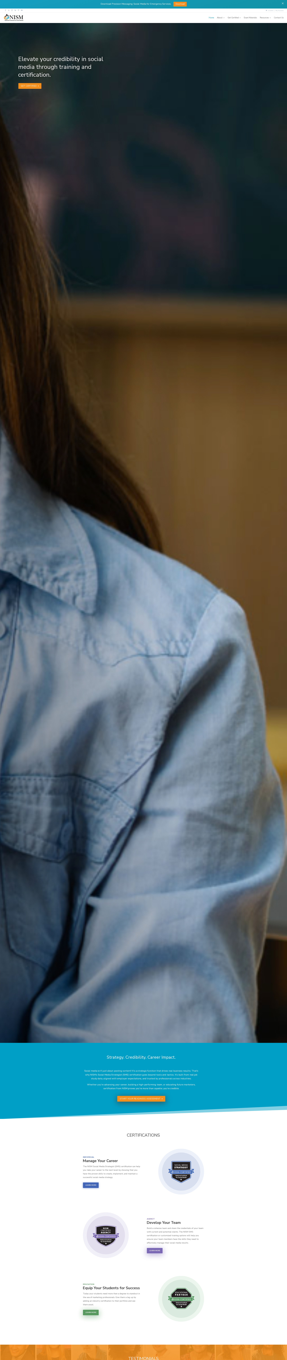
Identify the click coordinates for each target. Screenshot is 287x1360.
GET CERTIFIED (29, 86)
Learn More (90, 1185)
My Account (280, 11)
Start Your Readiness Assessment (140, 1098)
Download (180, 4)
